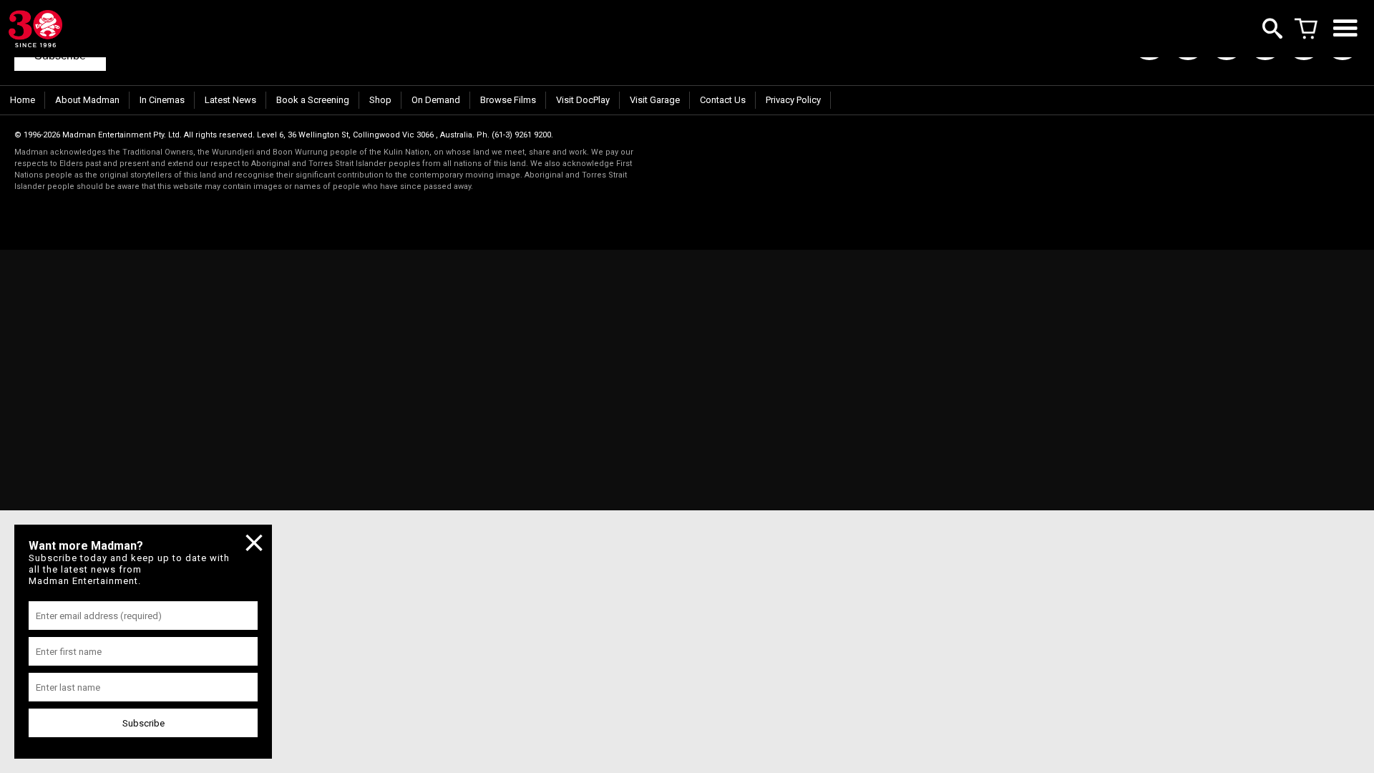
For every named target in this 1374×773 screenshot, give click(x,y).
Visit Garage (655, 99)
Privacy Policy (793, 99)
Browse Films (508, 99)
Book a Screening (312, 99)
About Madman (87, 99)
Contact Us (723, 99)
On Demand (435, 99)
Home (22, 99)
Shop (380, 99)
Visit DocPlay (583, 99)
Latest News (230, 99)
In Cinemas (162, 99)
